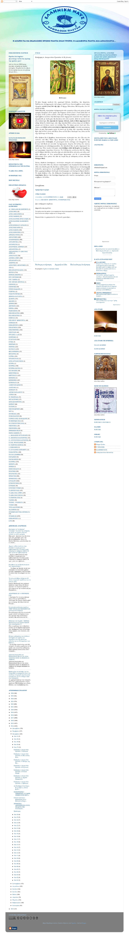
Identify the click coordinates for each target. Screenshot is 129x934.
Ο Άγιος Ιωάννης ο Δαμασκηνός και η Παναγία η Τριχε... (20, 799)
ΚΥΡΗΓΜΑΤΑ (13, 382)
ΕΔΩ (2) (108, 422)
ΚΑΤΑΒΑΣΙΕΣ (13, 370)
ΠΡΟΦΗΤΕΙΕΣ (13, 478)
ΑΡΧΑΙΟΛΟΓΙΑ (13, 260)
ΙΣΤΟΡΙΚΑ (12, 366)
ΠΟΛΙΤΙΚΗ (12, 471)
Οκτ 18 (16, 836)
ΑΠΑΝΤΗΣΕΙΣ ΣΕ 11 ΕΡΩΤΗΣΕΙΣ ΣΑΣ (19, 594)
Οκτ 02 (16, 877)
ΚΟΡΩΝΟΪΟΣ (13, 380)
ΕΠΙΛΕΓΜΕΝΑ (13, 327)
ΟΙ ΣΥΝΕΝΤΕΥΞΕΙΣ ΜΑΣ (16, 423)
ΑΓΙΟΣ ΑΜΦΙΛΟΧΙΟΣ (15, 214)
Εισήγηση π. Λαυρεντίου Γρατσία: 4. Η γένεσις (21, 766)
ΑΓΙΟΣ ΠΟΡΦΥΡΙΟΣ (15, 232)
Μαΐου (14, 894)
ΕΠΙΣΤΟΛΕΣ (12, 332)
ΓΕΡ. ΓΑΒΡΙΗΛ (13, 279)
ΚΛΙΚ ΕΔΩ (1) (98, 422)
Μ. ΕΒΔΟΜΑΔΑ (13, 397)
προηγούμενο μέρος (42, 190)
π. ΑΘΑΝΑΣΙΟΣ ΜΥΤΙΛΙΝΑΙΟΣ (18, 435)
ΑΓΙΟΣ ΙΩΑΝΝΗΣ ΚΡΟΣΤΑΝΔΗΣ (19, 219)
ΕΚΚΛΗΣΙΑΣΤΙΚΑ (14, 313)
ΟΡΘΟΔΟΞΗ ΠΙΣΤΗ (14, 430)
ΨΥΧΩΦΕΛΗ (12, 516)
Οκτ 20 (16, 831)
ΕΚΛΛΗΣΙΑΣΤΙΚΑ (14, 315)
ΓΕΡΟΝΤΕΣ (12, 284)
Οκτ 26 (16, 814)
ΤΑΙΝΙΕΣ (11, 500)
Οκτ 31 (16, 736)
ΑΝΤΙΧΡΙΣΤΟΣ (13, 244)
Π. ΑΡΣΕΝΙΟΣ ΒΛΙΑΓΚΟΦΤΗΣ (18, 438)
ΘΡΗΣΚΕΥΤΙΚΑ (101, 299)
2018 (12, 715)
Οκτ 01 (16, 880)
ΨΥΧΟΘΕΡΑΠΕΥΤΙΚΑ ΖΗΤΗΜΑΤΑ (19, 512)
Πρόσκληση (17, 811)
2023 (12, 701)
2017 (12, 718)
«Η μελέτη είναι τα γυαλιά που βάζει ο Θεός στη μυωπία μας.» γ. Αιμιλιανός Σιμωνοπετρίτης (107, 251)
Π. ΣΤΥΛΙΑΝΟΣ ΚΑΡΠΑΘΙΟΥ (17, 450)
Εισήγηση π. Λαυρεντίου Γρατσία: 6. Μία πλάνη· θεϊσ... (22, 755)
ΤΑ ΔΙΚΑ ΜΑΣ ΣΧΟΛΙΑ (16, 495)
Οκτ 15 (16, 844)
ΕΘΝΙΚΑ (11, 308)
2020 (12, 709)
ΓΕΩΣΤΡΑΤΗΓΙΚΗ (14, 294)
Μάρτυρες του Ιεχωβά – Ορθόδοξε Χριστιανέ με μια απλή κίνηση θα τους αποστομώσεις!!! (19, 622)
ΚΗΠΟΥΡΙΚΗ (13, 373)
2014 (12, 726)
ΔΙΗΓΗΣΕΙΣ (12, 306)
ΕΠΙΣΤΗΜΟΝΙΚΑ (14, 330)
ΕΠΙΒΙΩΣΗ (12, 323)
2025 (12, 696)
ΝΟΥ (10, 411)
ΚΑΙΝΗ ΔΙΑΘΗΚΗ (99, 349)
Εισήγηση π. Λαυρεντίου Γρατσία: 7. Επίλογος (21, 750)
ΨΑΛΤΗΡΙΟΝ (12, 510)
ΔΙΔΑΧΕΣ (12, 301)
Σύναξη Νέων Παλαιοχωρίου (107, 254)
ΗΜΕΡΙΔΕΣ (12, 344)
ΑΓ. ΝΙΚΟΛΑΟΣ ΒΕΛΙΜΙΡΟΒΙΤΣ (18, 209)
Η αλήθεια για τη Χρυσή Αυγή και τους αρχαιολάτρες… (19, 565)
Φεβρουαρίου (16, 903)
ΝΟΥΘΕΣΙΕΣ (12, 414)
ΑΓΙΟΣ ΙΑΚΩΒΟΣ (14, 216)
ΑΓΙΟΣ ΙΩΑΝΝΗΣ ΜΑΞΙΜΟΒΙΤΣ (18, 221)
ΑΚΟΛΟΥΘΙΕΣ (13, 237)
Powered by (102, 133)
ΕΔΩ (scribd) (114, 140)
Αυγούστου (16, 886)
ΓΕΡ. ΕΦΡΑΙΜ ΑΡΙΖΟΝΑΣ (16, 282)
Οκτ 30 (16, 739)
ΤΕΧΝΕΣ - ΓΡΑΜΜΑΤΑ (16, 502)
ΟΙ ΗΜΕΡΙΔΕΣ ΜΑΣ (64, 200)
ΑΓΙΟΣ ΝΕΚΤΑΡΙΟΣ (15, 227)
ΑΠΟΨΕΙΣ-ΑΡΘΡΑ (14, 258)
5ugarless (73, 923)
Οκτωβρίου (15, 734)
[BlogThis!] (70, 197)
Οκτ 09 (16, 861)
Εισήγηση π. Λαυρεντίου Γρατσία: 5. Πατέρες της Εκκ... (22, 761)
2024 (12, 698)
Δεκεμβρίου (16, 728)
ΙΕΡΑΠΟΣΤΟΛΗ (13, 358)
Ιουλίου (14, 889)
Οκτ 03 (16, 875)
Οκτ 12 (16, 853)
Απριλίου (15, 897)
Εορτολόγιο (105, 241)
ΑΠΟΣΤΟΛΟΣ (13, 255)
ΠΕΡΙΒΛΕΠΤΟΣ (101, 274)
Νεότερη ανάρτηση (43, 264)
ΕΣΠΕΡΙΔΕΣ (12, 337)
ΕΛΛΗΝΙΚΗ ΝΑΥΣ (101, 450)
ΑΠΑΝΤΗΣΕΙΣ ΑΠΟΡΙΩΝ (16, 247)
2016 (12, 720)
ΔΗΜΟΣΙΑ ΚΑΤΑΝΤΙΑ (15, 296)
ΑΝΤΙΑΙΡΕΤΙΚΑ (13, 242)
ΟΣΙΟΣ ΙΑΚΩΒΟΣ (14, 433)
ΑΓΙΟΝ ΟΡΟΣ (13, 211)
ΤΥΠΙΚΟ (11, 505)
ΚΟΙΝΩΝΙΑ (12, 378)
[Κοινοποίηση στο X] (72, 197)
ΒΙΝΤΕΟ (11, 272)
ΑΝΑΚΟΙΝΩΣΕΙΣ (14, 239)
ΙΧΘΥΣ (98, 283)
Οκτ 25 (16, 817)
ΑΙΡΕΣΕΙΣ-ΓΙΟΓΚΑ (14, 235)
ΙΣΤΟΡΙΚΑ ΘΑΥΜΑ (14, 368)
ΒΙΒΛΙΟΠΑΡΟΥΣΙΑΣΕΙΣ (16, 270)
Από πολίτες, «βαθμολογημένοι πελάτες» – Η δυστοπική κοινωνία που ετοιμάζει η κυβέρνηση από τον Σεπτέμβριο (107, 277)
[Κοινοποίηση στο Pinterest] (75, 197)
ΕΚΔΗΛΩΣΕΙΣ (13, 311)
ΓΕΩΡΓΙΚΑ (12, 291)
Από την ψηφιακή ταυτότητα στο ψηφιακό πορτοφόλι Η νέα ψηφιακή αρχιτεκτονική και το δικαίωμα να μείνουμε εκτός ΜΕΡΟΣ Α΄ (106, 287)
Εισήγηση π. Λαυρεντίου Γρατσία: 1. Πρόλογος (21, 782)
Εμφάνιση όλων (116, 304)
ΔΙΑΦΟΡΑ (12, 299)
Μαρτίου (15, 900)
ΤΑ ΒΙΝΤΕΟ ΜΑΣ (14, 490)
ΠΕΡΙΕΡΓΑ (12, 464)
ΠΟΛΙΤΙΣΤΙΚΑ (13, 474)
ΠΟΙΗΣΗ (11, 466)
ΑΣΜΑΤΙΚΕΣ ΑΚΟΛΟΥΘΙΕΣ (17, 265)
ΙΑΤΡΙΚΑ (11, 356)
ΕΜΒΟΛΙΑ (12, 318)
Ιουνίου (14, 892)
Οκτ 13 (16, 850)
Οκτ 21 (16, 828)
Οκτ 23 (16, 823)
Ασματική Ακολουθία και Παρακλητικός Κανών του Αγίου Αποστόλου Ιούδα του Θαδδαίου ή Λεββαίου (19, 657)
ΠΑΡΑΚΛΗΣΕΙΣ (13, 459)
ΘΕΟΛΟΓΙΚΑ (13, 354)
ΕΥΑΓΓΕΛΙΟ (12, 339)
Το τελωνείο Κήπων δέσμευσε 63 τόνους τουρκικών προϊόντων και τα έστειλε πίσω (20, 579)
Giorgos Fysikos (100, 444)
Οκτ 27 (16, 747)
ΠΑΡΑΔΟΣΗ (12, 457)
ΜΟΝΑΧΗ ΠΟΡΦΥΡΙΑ (15, 402)
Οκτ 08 (16, 864)
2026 (12, 693)
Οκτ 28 (16, 744)
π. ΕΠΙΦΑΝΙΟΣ (13, 447)
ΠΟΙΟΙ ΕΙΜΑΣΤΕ (14, 469)
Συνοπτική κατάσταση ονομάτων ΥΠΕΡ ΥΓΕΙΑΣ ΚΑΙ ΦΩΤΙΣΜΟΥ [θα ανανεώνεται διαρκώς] (19, 608)
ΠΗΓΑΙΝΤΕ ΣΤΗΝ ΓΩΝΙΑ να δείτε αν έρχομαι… (107, 295)
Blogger (84, 923)
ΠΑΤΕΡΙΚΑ (12, 462)
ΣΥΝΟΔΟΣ (12, 486)
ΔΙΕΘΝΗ (11, 303)
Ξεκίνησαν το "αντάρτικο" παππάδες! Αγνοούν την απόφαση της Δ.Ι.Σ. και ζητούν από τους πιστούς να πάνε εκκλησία (19, 531)
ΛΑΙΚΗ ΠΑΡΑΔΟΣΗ (15, 385)
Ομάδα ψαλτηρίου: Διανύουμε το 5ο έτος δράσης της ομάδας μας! (19, 58)
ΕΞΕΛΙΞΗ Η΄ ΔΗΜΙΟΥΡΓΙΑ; (49, 200)
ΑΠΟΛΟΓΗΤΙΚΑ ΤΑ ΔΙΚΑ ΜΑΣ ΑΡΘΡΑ (18, 252)
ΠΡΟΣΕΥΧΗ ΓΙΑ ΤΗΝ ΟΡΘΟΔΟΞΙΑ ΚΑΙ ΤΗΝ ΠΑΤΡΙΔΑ (19, 165)
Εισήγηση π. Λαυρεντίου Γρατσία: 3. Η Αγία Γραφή (21, 771)
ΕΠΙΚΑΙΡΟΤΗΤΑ (14, 325)
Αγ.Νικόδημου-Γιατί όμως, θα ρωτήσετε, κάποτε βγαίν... (21, 787)
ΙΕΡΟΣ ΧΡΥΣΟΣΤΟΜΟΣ (16, 361)
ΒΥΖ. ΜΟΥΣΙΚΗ (14, 277)
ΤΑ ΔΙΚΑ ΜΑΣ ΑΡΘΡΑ (15, 493)
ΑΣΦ (10, 267)
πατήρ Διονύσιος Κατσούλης (104, 452)
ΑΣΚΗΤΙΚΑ (12, 263)
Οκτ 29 (16, 742)
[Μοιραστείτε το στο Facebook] (74, 197)
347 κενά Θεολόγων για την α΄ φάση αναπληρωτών (106, 301)
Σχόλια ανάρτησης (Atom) (51, 269)
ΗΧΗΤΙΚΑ (12, 347)
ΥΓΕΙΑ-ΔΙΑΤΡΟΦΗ (14, 507)
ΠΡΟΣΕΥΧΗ (12, 476)
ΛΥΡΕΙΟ (11, 394)
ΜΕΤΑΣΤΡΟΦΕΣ (14, 399)
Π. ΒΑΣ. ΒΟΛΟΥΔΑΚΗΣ (16, 442)
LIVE (10, 521)
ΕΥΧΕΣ (11, 342)
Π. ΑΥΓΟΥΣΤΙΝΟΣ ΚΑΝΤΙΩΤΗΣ (18, 440)
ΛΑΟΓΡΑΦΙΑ (12, 387)
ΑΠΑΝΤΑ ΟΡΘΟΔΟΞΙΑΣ (104, 293)
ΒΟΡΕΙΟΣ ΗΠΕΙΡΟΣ (15, 275)
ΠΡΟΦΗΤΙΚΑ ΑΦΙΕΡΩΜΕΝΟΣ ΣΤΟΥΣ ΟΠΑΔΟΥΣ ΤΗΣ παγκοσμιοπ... (22, 806)
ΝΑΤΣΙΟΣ (12, 406)
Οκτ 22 (16, 825)
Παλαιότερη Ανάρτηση (80, 264)
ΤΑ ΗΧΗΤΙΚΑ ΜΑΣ (14, 497)
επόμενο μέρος (40, 194)
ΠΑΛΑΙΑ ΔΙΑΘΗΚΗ (14, 454)
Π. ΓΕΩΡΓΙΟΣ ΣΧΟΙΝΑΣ (16, 445)
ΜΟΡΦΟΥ (12, 404)
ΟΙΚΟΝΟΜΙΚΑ (13, 428)
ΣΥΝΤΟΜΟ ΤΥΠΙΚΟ (15, 488)
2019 (12, 712)
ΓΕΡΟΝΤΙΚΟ (12, 287)
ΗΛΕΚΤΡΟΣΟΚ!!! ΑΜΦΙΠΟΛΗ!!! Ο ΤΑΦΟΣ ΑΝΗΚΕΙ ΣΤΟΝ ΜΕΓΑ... (22, 793)
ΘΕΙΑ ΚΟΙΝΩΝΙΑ (14, 351)
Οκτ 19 (16, 834)
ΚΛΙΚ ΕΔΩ (97, 336)
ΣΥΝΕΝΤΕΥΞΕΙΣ (14, 483)
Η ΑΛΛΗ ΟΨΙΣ (100, 262)
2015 (12, 723)
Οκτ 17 (16, 839)
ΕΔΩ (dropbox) (102, 140)
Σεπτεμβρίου (16, 883)
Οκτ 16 (16, 842)
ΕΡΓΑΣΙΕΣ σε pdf (14, 334)
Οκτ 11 (16, 855)
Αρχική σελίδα (61, 264)
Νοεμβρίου (15, 731)
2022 (12, 704)
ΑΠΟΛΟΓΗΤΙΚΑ (13, 249)
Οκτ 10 (16, 858)
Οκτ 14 (16, 847)
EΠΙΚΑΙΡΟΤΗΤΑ (14, 518)
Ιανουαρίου (16, 905)
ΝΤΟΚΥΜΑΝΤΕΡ (14, 416)
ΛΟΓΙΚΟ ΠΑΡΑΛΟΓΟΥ (15, 392)
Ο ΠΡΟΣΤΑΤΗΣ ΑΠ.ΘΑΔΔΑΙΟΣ (18, 418)
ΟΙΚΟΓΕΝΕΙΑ (13, 426)
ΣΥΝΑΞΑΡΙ (12, 481)
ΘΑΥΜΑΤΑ (12, 349)
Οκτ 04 (16, 872)
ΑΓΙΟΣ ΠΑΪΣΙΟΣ (14, 230)
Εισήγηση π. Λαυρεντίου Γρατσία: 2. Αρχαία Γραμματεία (21, 777)
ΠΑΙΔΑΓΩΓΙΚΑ (13, 452)
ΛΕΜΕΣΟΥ (12, 390)
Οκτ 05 (16, 869)
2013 (12, 909)
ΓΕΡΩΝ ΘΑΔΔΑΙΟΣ (14, 289)
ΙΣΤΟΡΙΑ (11, 363)
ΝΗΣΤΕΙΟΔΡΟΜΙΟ (14, 409)
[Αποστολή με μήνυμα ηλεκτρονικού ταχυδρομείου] (68, 197)
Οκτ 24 (16, 820)
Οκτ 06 (16, 866)
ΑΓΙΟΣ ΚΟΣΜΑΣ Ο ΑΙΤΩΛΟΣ (18, 225)
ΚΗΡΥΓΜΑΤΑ (13, 375)
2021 (12, 707)
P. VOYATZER (100, 447)
